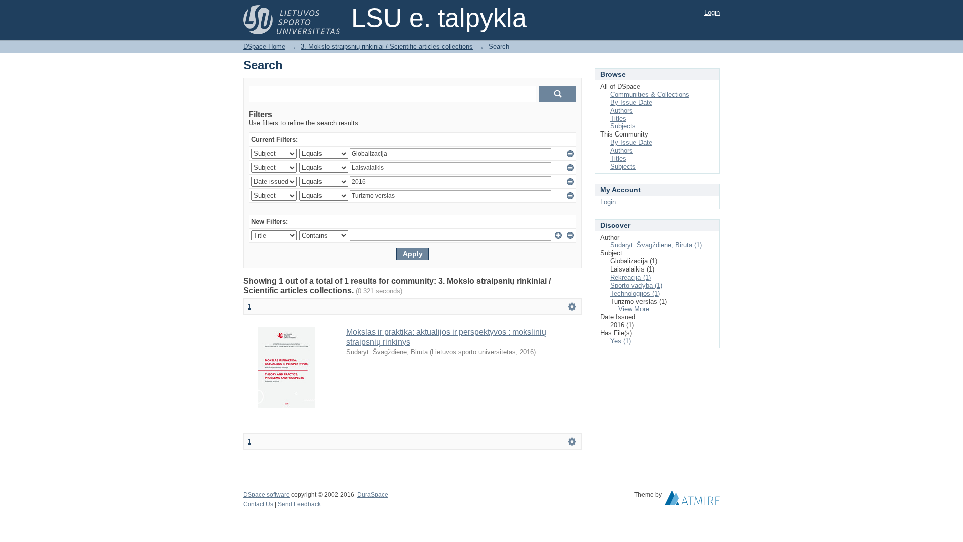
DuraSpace (372, 494)
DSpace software (266, 494)
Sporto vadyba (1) (636, 285)
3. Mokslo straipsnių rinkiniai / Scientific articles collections (387, 46)
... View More (629, 309)
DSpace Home (264, 46)
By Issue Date (631, 102)
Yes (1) (620, 341)
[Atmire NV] (692, 500)
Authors (621, 110)
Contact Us (258, 504)
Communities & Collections (649, 94)
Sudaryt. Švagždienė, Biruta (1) (656, 245)
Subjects (623, 126)
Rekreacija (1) (630, 277)
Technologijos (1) (635, 293)
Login (712, 12)
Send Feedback (299, 504)
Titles (618, 118)
